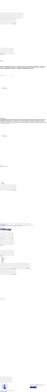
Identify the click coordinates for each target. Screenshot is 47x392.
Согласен (33, 387)
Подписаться (5, 391)
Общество (3, 259)
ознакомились (37, 384)
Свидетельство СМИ (3, 224)
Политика (3, 257)
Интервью (3, 258)
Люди (2, 260)
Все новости (1, 245)
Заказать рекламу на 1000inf (3, 166)
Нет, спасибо (2, 391)
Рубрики (3, 182)
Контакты (3, 183)
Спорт (2, 261)
